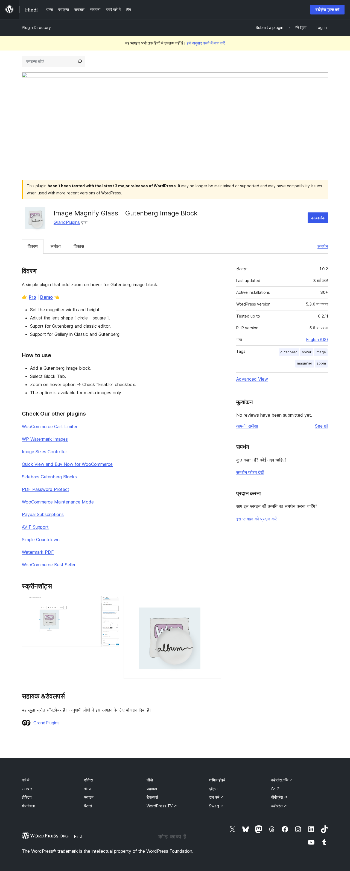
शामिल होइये (217, 780)
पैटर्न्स (88, 806)
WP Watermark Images (45, 439)
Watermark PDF (38, 552)
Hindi (78, 836)
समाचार (27, 788)
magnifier (304, 363)
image (321, 352)
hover (306, 352)
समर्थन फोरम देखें (250, 472)
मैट (275, 788)
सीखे (150, 780)
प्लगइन (89, 797)
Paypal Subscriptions (43, 514)
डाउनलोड (318, 217)
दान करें (216, 797)
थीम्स (87, 788)
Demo (46, 297)
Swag (216, 806)
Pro (32, 297)
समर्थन (322, 246)
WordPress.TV (162, 806)
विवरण (33, 246)
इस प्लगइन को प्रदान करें (256, 519)
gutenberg (289, 352)
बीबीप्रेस (279, 797)
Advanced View (252, 379)
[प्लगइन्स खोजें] (79, 61)
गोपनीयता (28, 806)
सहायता (152, 788)
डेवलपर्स (152, 797)
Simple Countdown (41, 539)
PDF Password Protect (45, 489)
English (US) (317, 339)
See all (321, 426)
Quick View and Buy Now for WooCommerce (67, 464)
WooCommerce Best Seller (48, 564)
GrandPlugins (67, 222)
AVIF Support (35, 527)
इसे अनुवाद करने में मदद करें (206, 43)
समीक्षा (56, 246)
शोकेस (88, 780)
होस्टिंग (26, 797)
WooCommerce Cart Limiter (49, 426)
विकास (79, 246)
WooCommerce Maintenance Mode (58, 502)
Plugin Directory (36, 27)
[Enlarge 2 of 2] (213, 603)
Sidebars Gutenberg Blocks (49, 476)
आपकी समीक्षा (247, 426)
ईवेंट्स (213, 788)
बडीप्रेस (279, 806)
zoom (321, 363)
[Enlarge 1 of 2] (112, 603)
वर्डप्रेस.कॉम (282, 780)
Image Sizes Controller (44, 451)
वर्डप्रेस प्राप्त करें (327, 9)
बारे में (25, 780)
